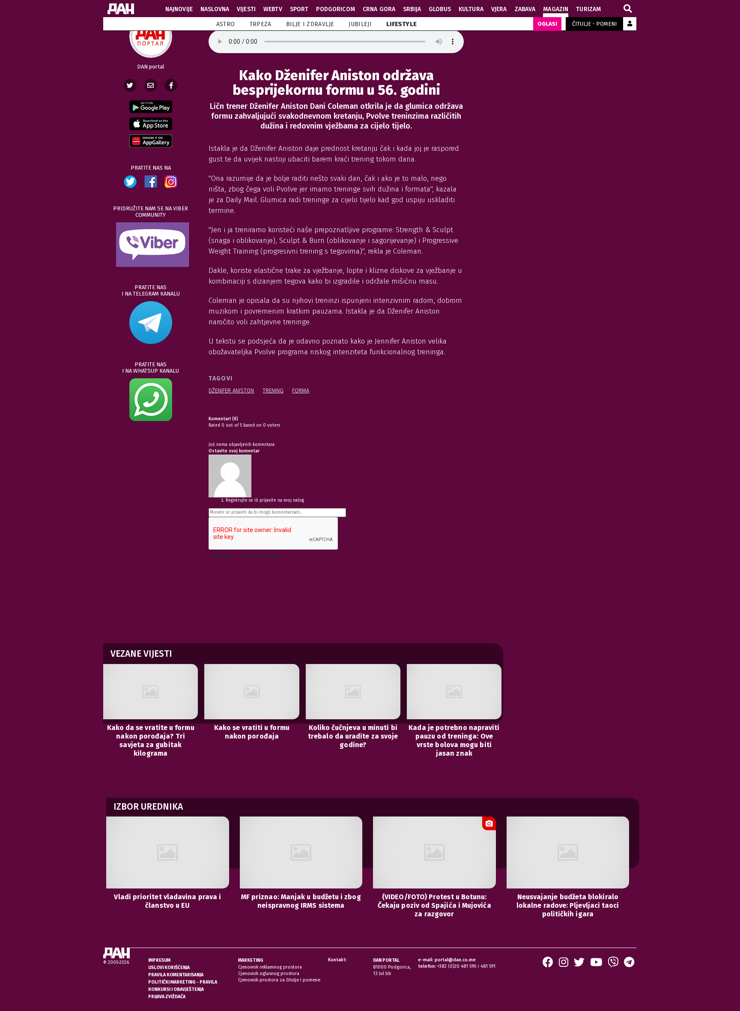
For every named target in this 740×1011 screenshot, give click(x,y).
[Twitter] (130, 85)
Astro (225, 24)
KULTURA (471, 9)
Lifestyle (401, 24)
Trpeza (261, 24)
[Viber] (613, 964)
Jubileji (360, 24)
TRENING (273, 390)
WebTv (272, 9)
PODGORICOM (335, 9)
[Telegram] (629, 964)
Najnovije (179, 9)
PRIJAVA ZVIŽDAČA (166, 996)
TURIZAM (588, 9)
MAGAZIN (555, 9)
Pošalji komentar (261, 556)
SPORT (299, 9)
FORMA (300, 390)
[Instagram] (563, 964)
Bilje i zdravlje (310, 24)
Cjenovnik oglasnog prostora (268, 973)
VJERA (499, 9)
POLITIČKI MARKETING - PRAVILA (182, 982)
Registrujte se (239, 500)
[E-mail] (150, 85)
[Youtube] (596, 964)
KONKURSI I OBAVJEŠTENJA (176, 989)
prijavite (268, 500)
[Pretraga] (627, 9)
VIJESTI (246, 9)
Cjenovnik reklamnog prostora (270, 967)
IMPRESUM (159, 960)
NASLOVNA (214, 9)
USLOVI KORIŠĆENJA (169, 967)
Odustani (223, 556)
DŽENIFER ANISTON (231, 390)
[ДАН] (120, 8)
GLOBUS (440, 9)
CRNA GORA (379, 9)
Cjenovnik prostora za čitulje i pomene (279, 980)
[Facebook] (170, 85)
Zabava (525, 9)
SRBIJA (412, 9)
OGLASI (547, 24)
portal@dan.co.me (455, 960)
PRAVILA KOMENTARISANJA (175, 975)
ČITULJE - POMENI (594, 24)
